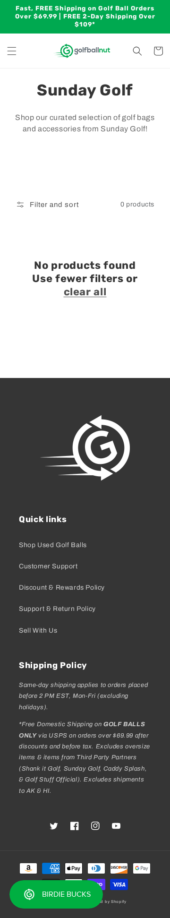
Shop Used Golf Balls (53, 545)
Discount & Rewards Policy (62, 587)
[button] (11, 51)
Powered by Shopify (106, 902)
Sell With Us (38, 630)
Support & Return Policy (57, 608)
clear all (85, 291)
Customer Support (48, 566)
